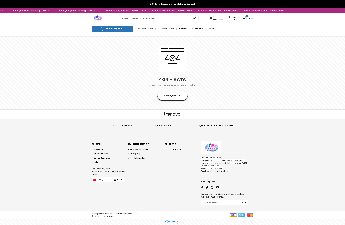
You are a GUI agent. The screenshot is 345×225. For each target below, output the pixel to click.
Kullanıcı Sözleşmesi (102, 158)
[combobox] (95, 179)
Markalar (183, 29)
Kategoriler (171, 144)
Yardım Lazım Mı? (122, 125)
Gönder (120, 180)
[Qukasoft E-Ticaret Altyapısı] (172, 222)
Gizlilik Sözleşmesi (101, 154)
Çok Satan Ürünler (166, 29)
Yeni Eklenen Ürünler (144, 29)
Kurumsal (97, 144)
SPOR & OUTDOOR (174, 150)
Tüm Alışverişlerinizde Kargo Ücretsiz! (24, 10)
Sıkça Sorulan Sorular (164, 125)
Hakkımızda (98, 150)
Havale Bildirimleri (137, 158)
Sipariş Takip (197, 29)
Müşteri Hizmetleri (214, 125)
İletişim (211, 29)
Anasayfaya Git (172, 95)
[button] (247, 18)
